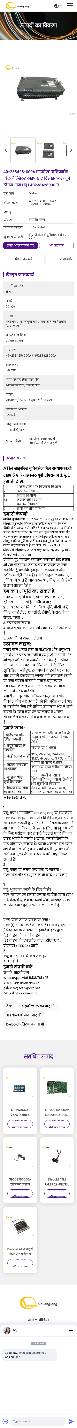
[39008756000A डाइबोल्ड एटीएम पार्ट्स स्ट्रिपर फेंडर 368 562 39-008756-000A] (20, 1157)
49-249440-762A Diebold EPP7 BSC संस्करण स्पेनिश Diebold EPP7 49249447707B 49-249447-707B (20, 1112)
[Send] (71, 1421)
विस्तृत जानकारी (23, 259)
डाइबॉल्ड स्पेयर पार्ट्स (37, 1006)
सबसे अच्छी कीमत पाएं (20, 245)
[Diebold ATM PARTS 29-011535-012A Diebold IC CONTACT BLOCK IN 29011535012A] (57, 1157)
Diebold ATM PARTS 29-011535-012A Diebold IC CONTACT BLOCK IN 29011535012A (57, 1182)
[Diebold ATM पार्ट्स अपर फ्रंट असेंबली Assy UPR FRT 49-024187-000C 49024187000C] (20, 1227)
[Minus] (71, 1330)
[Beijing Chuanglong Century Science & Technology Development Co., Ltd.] (17, 6)
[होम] (38, 1307)
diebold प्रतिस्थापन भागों (25, 1024)
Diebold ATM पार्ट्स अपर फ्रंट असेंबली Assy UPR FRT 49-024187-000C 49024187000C (20, 1252)
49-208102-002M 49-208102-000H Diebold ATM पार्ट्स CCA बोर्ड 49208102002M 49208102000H (57, 1112)
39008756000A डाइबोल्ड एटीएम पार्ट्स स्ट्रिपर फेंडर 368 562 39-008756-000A (20, 1182)
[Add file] (5, 1421)
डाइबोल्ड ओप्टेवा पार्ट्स (23, 1015)
